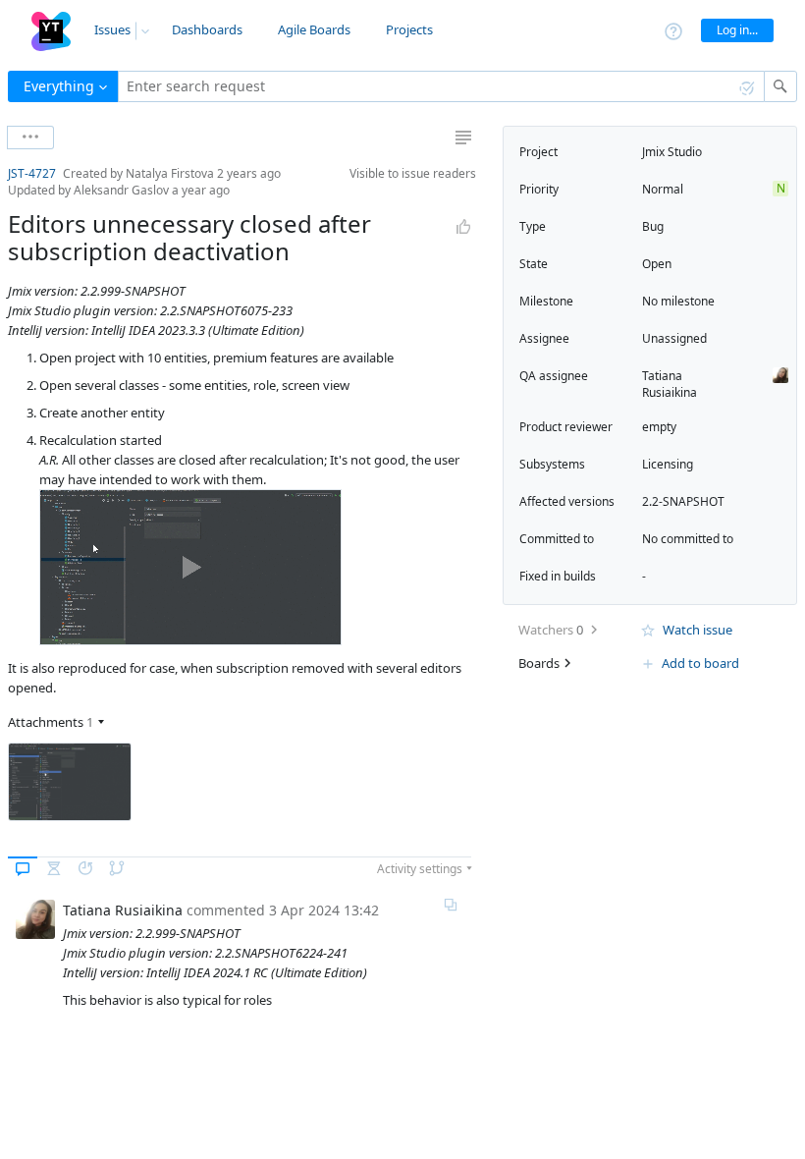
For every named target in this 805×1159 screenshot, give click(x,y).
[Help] (673, 30)
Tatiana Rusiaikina (669, 384)
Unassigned (674, 338)
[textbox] (441, 86)
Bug (653, 226)
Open (656, 263)
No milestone (678, 301)
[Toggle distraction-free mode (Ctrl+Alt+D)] (463, 137)
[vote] (463, 227)
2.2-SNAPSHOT (683, 501)
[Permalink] (450, 904)
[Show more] (30, 137)
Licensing (667, 464)
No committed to (687, 538)
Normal (662, 189)
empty (659, 426)
